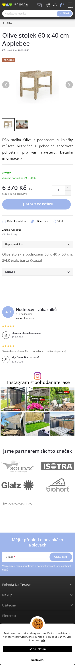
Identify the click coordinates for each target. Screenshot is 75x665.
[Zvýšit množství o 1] (68, 187)
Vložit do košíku (39, 204)
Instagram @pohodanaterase (38, 382)
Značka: (11, 230)
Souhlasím (39, 649)
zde (43, 640)
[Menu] (70, 5)
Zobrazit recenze (25, 318)
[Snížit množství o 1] (68, 192)
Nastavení (37, 660)
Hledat (64, 13)
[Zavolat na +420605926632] (48, 5)
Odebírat (60, 557)
